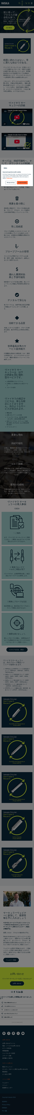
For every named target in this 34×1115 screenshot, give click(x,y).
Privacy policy (9, 178)
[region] (17, 175)
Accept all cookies (22, 182)
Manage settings (11, 182)
